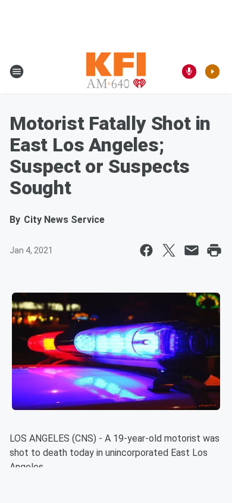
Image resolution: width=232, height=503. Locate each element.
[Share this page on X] (169, 250)
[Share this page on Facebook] (146, 250)
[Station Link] (116, 71)
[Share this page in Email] (191, 250)
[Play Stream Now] (212, 71)
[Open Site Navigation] (17, 71)
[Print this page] (214, 250)
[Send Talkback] (189, 71)
